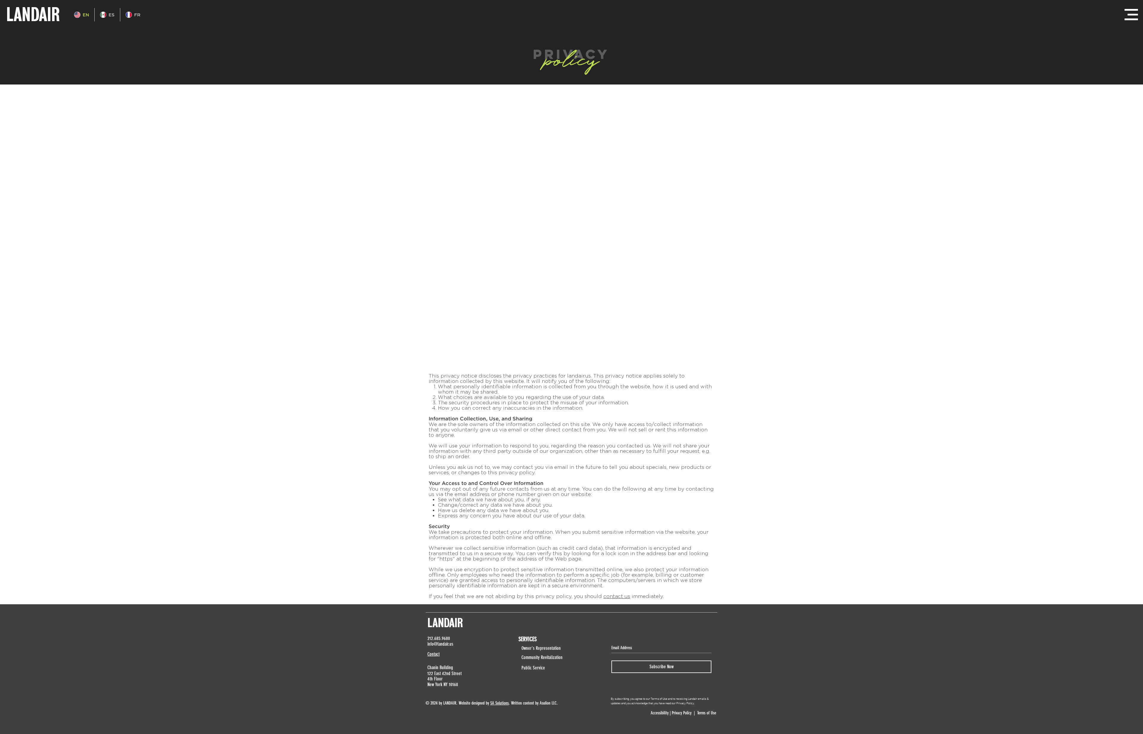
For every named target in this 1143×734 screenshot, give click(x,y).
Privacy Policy (681, 713)
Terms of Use (706, 713)
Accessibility (659, 713)
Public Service (533, 668)
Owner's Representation (541, 648)
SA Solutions (499, 703)
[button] (1131, 14)
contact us (616, 596)
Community (531, 657)
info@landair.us (440, 644)
